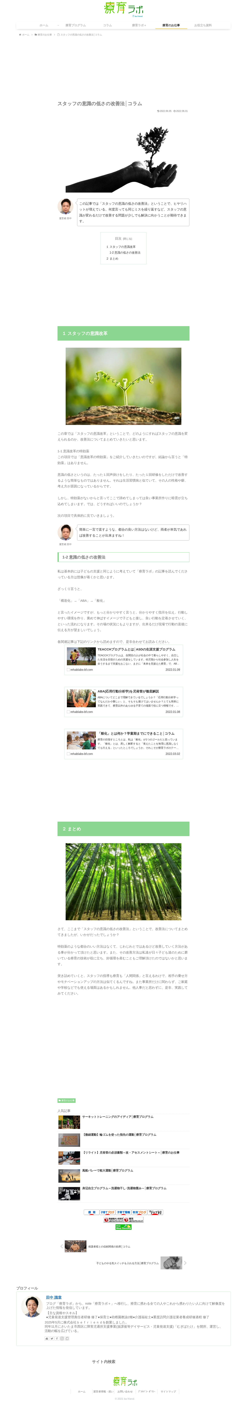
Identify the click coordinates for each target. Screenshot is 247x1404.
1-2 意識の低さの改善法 (125, 252)
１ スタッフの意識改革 (121, 246)
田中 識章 (54, 1297)
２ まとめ (112, 258)
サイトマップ (168, 1391)
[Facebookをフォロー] (57, 1338)
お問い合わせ (125, 1391)
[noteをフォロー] (67, 1338)
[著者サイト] (47, 1338)
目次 (118, 238)
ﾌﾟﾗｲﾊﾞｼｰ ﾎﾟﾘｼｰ (146, 1391)
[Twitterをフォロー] (52, 1338)
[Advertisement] (123, 69)
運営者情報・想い (103, 1391)
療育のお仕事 (67, 1100)
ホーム (82, 1391)
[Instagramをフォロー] (62, 1338)
